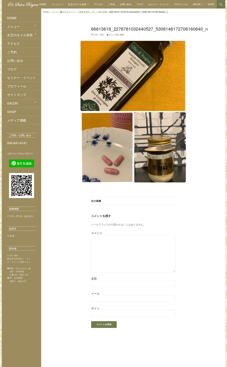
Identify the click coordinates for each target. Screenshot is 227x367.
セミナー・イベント (158, 4)
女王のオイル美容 (77, 4)
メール (95, 293)
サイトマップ (16, 94)
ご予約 (111, 4)
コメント (97, 233)
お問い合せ (125, 4)
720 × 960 (99, 34)
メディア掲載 (16, 120)
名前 (94, 278)
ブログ (139, 4)
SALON (196, 4)
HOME (42, 4)
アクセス (98, 4)
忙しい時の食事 (116, 34)
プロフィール (181, 4)
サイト (95, 308)
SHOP (211, 4)
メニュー (55, 4)
